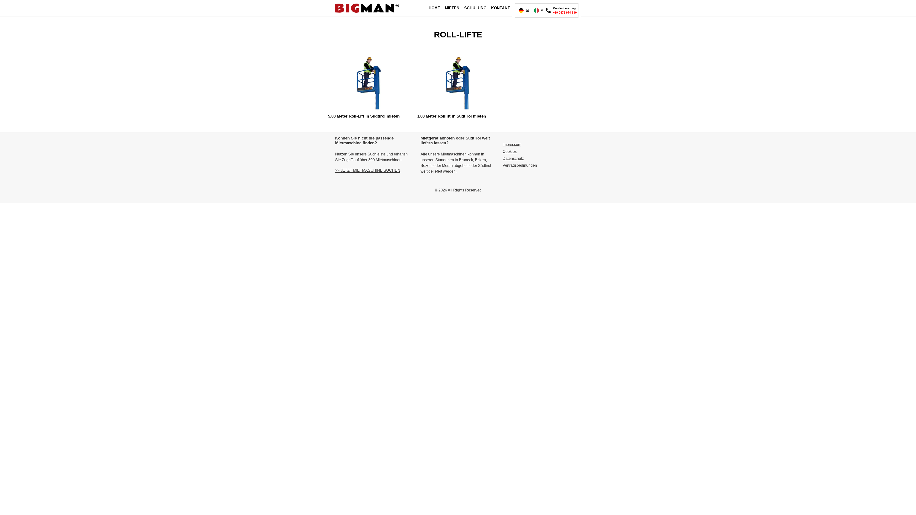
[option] (539, 10)
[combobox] (524, 10)
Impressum (512, 145)
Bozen (426, 166)
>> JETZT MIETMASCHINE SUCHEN (367, 170)
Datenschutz (513, 158)
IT (542, 10)
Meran (447, 166)
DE (527, 10)
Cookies (510, 151)
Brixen (480, 160)
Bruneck (466, 160)
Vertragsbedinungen (520, 165)
